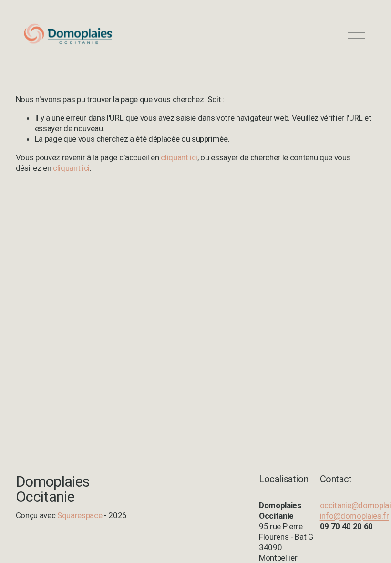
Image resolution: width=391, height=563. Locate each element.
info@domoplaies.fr (354, 516)
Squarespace (79, 515)
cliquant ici (179, 157)
